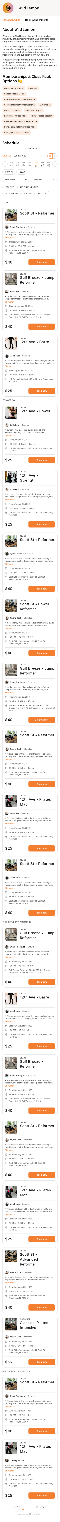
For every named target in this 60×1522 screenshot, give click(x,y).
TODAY (21, 172)
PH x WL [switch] (28, 194)
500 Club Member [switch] (29, 187)
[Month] (55, 156)
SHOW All (8, 172)
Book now (41, 262)
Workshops (20, 155)
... (30, 1507)
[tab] (11, 164)
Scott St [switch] (43, 194)
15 (37, 1507)
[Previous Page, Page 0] (17, 1507)
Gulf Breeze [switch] (11, 194)
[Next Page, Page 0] (43, 1507)
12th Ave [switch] (9, 187)
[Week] (50, 156)
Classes (6, 155)
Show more (10, 238)
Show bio (32, 227)
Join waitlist (41, 719)
